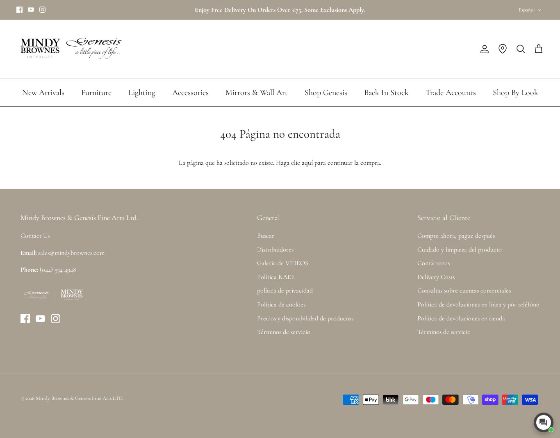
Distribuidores (275, 249)
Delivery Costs (436, 277)
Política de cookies (281, 304)
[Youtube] (31, 10)
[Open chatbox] (543, 422)
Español (527, 10)
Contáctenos (433, 263)
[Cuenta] (482, 49)
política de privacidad (285, 290)
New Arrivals (43, 93)
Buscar (265, 235)
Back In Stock (386, 93)
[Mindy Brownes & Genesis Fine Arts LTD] (69, 49)
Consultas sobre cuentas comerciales (464, 290)
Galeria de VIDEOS (282, 263)
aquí (307, 163)
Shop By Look (515, 93)
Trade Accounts (451, 93)
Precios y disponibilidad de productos (305, 318)
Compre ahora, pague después (456, 235)
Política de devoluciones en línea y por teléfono (478, 304)
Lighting (141, 93)
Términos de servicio (283, 332)
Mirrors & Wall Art (256, 93)
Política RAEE (276, 277)
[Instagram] (42, 10)
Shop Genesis (326, 93)
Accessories (190, 93)
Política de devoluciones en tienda (461, 318)
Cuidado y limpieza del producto (459, 249)
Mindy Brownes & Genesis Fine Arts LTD (79, 398)
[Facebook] (19, 10)
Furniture (96, 93)
